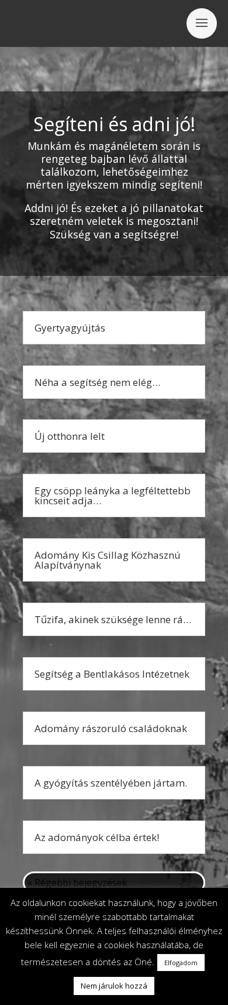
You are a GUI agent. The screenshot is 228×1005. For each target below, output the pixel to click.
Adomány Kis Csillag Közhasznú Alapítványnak (107, 560)
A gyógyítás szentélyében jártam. (110, 782)
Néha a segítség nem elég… (97, 382)
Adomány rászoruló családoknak (110, 728)
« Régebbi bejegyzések (77, 882)
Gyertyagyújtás (69, 327)
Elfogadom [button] (181, 962)
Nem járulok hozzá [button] (114, 985)
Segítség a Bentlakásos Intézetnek (111, 674)
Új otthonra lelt (69, 436)
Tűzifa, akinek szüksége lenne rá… (112, 619)
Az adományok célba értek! (96, 837)
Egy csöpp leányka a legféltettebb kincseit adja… (112, 495)
